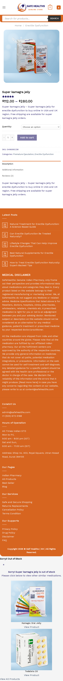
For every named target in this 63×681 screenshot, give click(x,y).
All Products (9, 479)
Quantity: (7, 127)
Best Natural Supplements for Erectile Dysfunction (31, 254)
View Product (31, 627)
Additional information (12, 170)
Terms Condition (11, 513)
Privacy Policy (10, 529)
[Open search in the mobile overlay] (31, 18)
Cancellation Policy (13, 509)
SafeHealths (9, 297)
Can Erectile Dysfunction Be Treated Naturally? (30, 235)
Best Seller (8, 482)
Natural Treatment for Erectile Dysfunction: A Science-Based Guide (34, 225)
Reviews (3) (7, 176)
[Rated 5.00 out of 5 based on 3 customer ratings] (31, 96)
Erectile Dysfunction (36, 25)
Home (18, 25)
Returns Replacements (15, 506)
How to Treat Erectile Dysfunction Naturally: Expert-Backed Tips (35, 264)
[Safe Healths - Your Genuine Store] (31, 7)
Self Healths (32, 549)
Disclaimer (8, 536)
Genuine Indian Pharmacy (30, 280)
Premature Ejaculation (23, 154)
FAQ (4, 540)
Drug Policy (8, 532)
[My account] (59, 7)
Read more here (28, 382)
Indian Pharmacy (11, 475)
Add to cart (27, 137)
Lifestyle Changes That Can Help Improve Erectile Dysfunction (33, 244)
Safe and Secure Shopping (17, 502)
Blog (4, 486)
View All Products (10, 679)
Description (7, 164)
